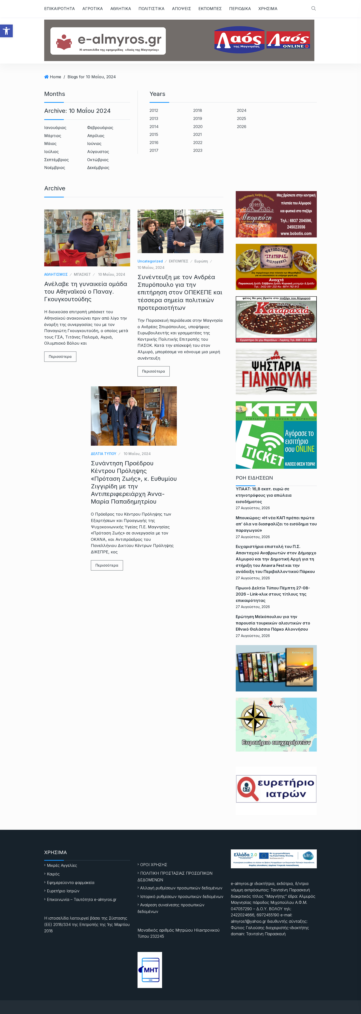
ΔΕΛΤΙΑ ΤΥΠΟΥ (103, 454)
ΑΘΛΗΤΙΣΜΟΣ (56, 274)
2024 (242, 110)
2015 (154, 134)
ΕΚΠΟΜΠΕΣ (210, 8)
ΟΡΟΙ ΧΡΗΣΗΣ (153, 864)
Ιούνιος (94, 143)
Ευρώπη (201, 261)
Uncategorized (150, 261)
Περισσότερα (60, 356)
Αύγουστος (98, 151)
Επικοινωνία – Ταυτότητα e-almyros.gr (81, 899)
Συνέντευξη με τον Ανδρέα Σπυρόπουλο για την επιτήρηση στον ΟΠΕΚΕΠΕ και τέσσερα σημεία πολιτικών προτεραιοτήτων (180, 292)
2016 (154, 142)
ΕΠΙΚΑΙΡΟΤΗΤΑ (59, 8)
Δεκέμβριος (98, 167)
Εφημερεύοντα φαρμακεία (70, 882)
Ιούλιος (51, 151)
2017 (154, 150)
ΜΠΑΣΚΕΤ (82, 274)
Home (55, 76)
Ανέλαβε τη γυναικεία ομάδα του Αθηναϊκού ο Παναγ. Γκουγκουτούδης (85, 291)
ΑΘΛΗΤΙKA (120, 8)
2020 (198, 126)
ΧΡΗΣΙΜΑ (268, 8)
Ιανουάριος (55, 127)
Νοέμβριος (54, 167)
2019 (197, 118)
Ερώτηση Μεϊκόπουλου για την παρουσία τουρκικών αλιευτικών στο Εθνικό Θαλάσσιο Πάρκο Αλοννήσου (273, 623)
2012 (154, 110)
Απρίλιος (95, 135)
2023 (197, 150)
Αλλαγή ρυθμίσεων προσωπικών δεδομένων (181, 887)
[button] (6, 31)
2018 (197, 110)
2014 (154, 126)
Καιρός (53, 873)
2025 (241, 118)
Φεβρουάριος (100, 127)
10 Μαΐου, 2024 (111, 274)
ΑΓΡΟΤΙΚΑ (92, 8)
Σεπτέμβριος (56, 159)
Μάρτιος (52, 135)
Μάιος (50, 143)
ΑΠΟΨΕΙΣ (181, 8)
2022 (197, 142)
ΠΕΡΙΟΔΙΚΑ (240, 8)
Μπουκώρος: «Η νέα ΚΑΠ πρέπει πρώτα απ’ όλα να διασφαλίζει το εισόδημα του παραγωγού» (276, 524)
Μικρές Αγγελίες (62, 865)
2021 (197, 134)
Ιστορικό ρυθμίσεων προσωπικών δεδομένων (181, 896)
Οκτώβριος (98, 159)
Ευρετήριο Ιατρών (63, 890)
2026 (241, 126)
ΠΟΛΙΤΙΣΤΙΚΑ (152, 8)
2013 (154, 118)
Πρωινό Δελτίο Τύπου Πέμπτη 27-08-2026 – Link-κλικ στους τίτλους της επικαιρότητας (273, 594)
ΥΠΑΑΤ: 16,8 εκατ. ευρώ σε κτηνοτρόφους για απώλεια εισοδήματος (264, 495)
